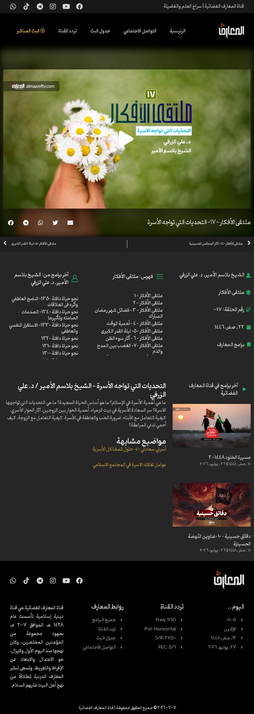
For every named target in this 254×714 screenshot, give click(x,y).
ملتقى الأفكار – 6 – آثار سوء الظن (134, 338)
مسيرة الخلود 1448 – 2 (230, 457)
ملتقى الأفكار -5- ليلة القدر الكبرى (132, 331)
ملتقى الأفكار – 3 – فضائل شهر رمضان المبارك (129, 313)
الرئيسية (178, 31)
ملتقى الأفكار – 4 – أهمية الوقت (134, 323)
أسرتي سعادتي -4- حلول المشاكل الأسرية (129, 449)
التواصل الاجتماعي (139, 31)
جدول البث (100, 31)
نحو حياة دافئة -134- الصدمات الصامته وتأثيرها (49, 315)
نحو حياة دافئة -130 (60, 353)
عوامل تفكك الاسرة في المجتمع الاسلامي (129, 464)
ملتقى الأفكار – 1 (148, 296)
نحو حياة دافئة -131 (60, 346)
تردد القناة (67, 31)
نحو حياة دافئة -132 (59, 338)
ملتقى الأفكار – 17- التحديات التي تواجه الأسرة (199, 222)
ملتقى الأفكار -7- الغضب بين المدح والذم (130, 348)
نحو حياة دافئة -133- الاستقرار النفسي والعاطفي (43, 328)
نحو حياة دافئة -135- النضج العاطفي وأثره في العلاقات (45, 302)
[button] (70, 222)
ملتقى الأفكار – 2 (148, 303)
